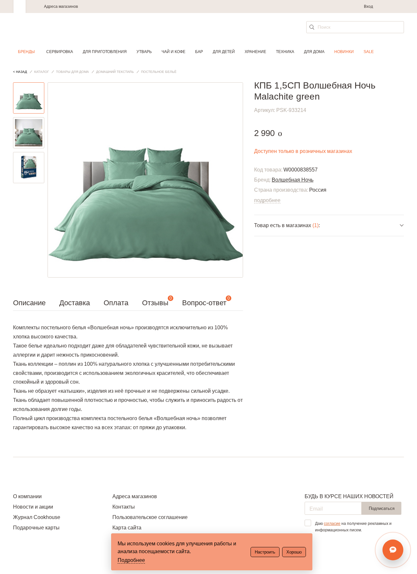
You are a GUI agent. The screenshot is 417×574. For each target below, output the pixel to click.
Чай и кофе (173, 51)
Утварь (144, 51)
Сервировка (59, 51)
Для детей (224, 51)
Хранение (255, 51)
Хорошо (294, 552)
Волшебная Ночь (292, 180)
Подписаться (382, 508)
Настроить (265, 552)
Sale (369, 51)
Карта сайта (126, 527)
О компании (27, 496)
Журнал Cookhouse (36, 517)
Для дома (314, 51)
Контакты (123, 507)
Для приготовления (105, 51)
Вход (368, 6)
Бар (199, 51)
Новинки (344, 51)
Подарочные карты (36, 527)
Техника (285, 51)
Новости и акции (33, 507)
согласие (332, 523)
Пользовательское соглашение (150, 517)
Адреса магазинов (61, 6)
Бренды (26, 51)
